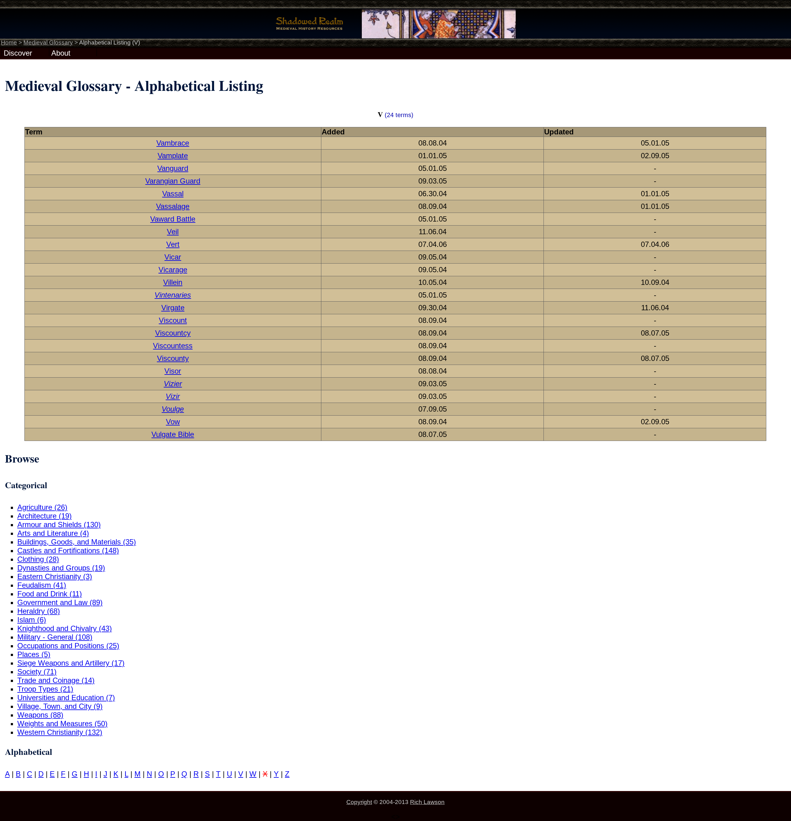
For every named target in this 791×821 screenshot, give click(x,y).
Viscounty (173, 358)
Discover (18, 52)
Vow (173, 421)
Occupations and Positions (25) (68, 645)
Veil (173, 231)
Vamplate (173, 155)
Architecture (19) (44, 516)
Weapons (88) (40, 715)
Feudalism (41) (41, 585)
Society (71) (37, 671)
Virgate (172, 307)
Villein (172, 282)
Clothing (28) (38, 559)
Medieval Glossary (48, 42)
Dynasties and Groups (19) (61, 568)
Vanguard (172, 168)
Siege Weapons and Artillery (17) (71, 663)
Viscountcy (173, 333)
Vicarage (173, 269)
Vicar (172, 257)
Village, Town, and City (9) (60, 706)
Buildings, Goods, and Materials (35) (76, 542)
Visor (172, 371)
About (60, 52)
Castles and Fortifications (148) (68, 550)
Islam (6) (31, 620)
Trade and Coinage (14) (56, 680)
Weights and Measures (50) (62, 723)
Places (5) (33, 654)
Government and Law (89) (60, 602)
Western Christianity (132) (59, 732)
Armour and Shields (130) (59, 524)
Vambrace (172, 143)
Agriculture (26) (42, 507)
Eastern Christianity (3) (54, 576)
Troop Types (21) (45, 689)
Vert (173, 244)
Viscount (173, 320)
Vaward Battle (172, 219)
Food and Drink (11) (49, 594)
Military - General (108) (54, 637)
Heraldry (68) (38, 611)
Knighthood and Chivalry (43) (64, 628)
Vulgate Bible (172, 434)
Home (9, 42)
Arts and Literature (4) (53, 533)
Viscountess (172, 345)
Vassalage (172, 206)
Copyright (359, 802)
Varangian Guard (172, 181)
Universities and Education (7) (66, 697)
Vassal (173, 193)
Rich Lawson (427, 802)
